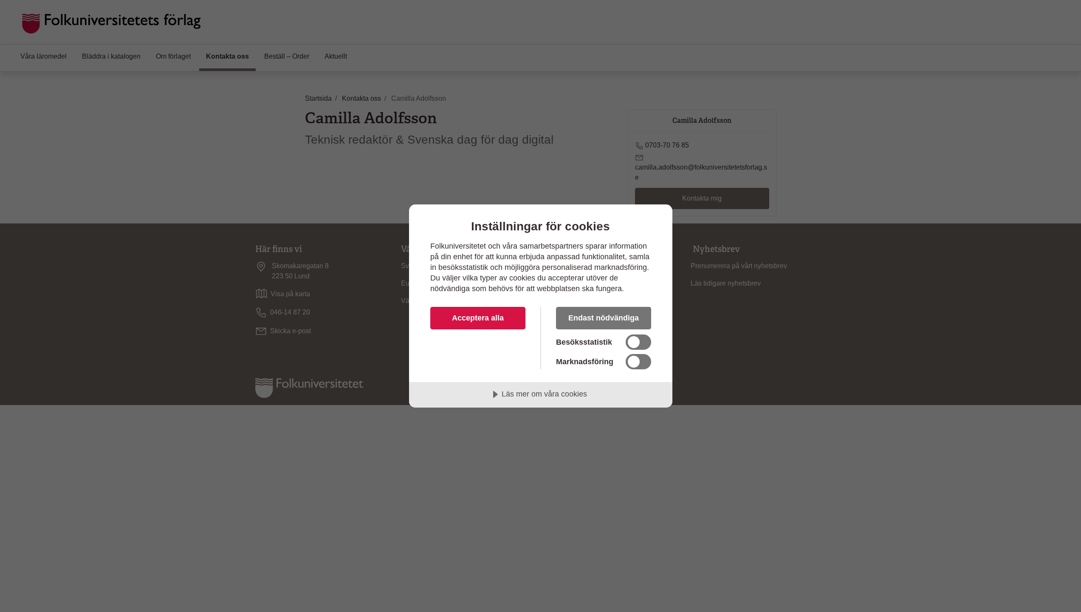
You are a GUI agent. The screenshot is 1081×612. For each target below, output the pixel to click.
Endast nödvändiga (603, 318)
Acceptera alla (478, 318)
